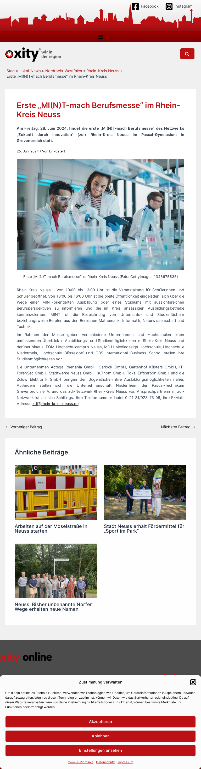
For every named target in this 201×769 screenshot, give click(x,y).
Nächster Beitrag (178, 427)
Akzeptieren (100, 721)
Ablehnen (101, 735)
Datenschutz (105, 762)
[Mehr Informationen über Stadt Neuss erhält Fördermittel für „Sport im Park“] (145, 492)
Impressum (125, 762)
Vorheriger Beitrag (24, 427)
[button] (193, 682)
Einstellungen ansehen (100, 750)
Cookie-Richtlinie (80, 762)
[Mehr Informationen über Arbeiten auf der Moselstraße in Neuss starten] (56, 492)
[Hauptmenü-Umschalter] (100, 36)
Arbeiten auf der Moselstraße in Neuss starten (51, 528)
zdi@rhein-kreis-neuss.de (55, 403)
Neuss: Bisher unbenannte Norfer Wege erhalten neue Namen (53, 606)
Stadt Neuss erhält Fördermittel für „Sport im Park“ (144, 528)
